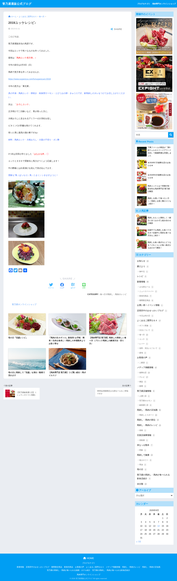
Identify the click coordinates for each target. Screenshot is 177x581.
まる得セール (146, 287)
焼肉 (142, 430)
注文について (146, 330)
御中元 (143, 271)
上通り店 (144, 396)
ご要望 (143, 363)
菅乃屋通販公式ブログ (17, 3)
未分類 (141, 484)
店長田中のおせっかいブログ (152, 310)
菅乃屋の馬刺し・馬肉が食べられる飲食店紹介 (153, 477)
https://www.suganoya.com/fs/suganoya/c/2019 (29, 79)
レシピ (141, 276)
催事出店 (144, 373)
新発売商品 (145, 296)
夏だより (142, 266)
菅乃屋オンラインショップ (24, 304)
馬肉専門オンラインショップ (164, 4)
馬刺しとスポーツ (148, 415)
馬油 (142, 465)
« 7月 (138, 542)
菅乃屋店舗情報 (145, 391)
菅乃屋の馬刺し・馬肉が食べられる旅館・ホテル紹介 (68, 570)
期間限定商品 (146, 300)
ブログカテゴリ (143, 4)
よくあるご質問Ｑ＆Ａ (149, 320)
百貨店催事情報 (145, 435)
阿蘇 (142, 450)
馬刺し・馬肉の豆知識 (149, 410)
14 (158, 526)
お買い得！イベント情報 (149, 305)
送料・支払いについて (149, 348)
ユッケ (143, 339)
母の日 (141, 469)
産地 (142, 353)
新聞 (142, 386)
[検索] (171, 135)
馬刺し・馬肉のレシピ (117, 294)
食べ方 (103, 294)
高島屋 (143, 440)
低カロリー (145, 460)
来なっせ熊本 (144, 445)
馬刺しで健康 (145, 455)
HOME (90, 558)
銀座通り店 (145, 405)
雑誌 (142, 382)
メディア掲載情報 (147, 367)
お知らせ (142, 261)
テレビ (143, 377)
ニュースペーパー (148, 291)
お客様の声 (143, 357)
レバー (143, 344)
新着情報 (142, 282)
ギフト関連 (145, 326)
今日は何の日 (146, 316)
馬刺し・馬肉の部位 (148, 420)
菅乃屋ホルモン (147, 401)
